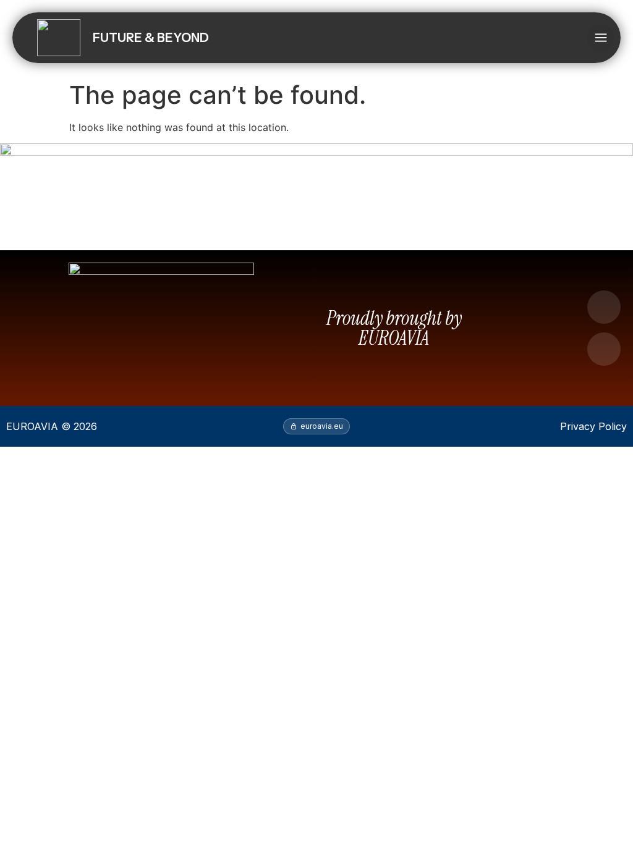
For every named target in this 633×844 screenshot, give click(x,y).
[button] (600, 38)
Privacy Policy (593, 426)
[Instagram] (604, 349)
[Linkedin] (604, 307)
